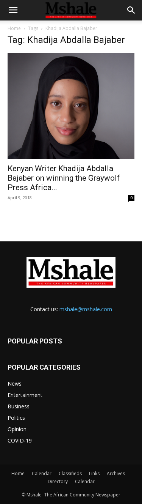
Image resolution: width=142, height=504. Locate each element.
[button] (13, 10)
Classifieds (70, 473)
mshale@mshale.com (85, 309)
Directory (58, 481)
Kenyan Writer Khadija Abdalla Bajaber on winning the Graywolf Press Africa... (64, 178)
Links (94, 473)
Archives (116, 473)
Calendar (41, 473)
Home (14, 28)
